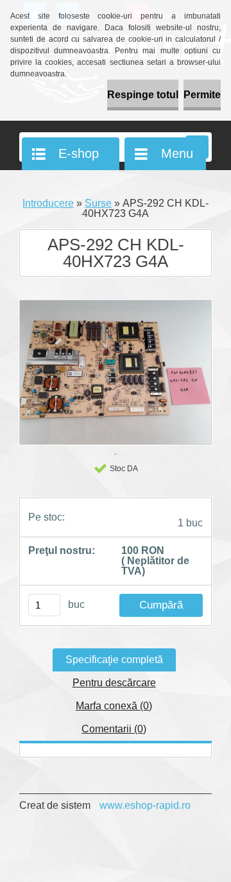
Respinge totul (142, 94)
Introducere (48, 203)
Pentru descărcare (114, 682)
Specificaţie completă (114, 659)
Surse (98, 203)
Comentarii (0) (113, 728)
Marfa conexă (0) (114, 705)
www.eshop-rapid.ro (145, 805)
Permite (202, 94)
